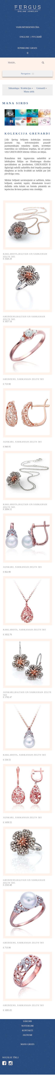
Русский (37, 37)
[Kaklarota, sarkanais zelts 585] (27, 600)
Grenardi (40, 88)
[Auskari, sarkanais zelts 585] (27, 413)
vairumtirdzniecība (27, 27)
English (24, 37)
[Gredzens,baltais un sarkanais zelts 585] (27, 287)
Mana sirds (29, 91)
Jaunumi (27, 1035)
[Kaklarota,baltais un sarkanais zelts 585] (27, 225)
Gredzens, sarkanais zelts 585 (23, 379)
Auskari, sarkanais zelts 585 (22, 442)
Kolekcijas (26, 88)
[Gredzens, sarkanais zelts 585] (27, 350)
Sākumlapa (13, 88)
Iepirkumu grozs (27, 48)
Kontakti (27, 1030)
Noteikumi (27, 1026)
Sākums (27, 1021)
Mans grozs (27, 1044)
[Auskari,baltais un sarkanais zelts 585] (27, 663)
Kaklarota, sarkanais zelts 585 (24, 629)
